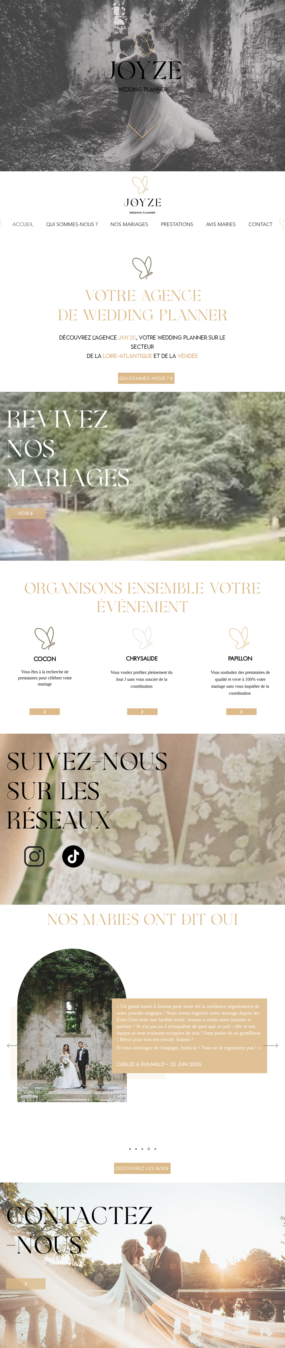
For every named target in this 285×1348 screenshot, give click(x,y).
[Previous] (14, 1045)
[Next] (270, 1045)
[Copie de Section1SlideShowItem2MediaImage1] (148, 1149)
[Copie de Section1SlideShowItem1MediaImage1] (142, 1149)
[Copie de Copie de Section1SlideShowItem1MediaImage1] (155, 1149)
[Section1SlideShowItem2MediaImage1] (136, 1149)
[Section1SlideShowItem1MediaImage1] (130, 1149)
